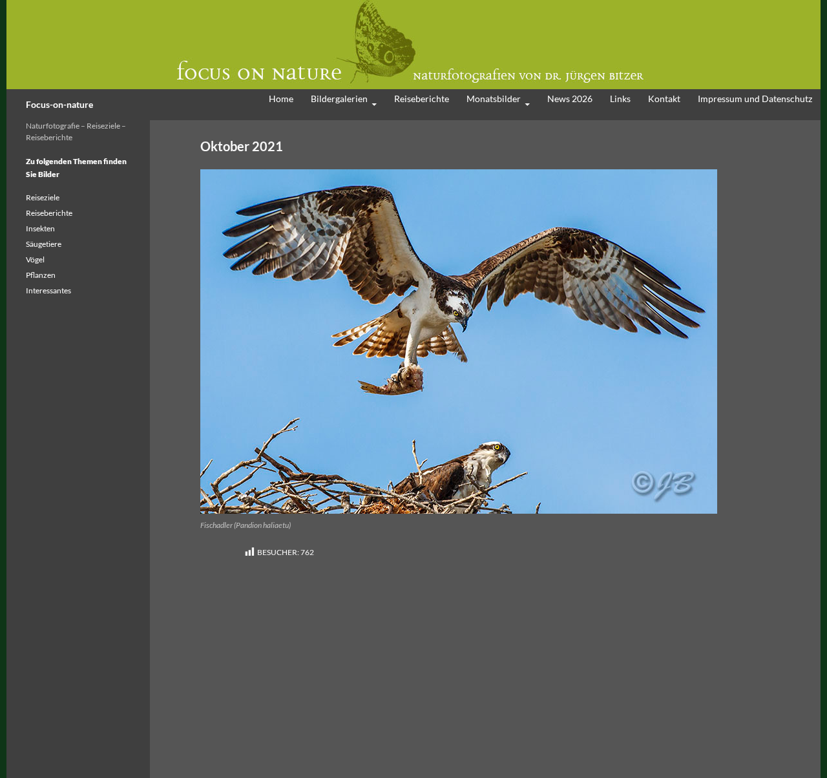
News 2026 (569, 98)
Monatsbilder (493, 98)
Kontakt (664, 98)
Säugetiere (43, 244)
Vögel (35, 259)
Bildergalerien (339, 98)
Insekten (40, 228)
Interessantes (48, 290)
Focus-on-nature (59, 104)
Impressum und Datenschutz (755, 98)
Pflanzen (41, 275)
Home (281, 98)
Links (620, 98)
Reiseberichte (421, 98)
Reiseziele (42, 197)
